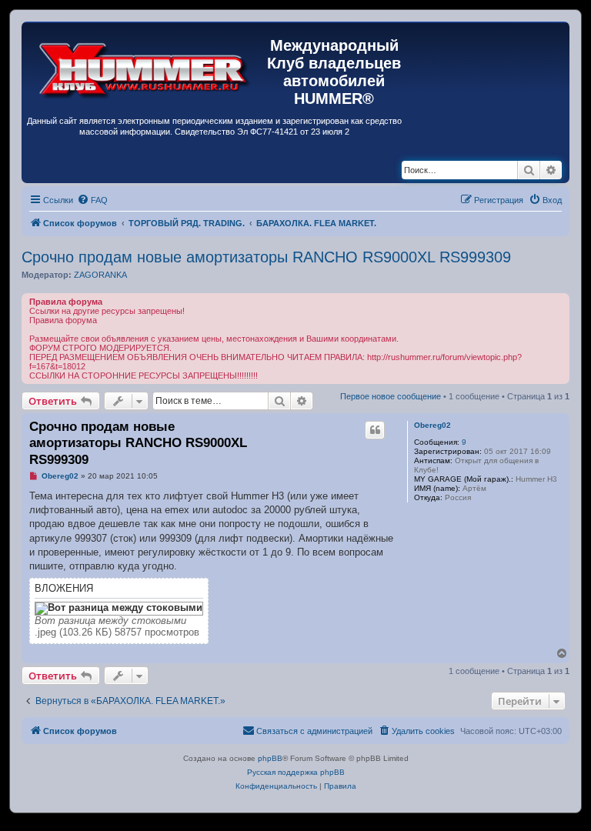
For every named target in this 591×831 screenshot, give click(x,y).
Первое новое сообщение (390, 396)
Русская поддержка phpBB (296, 772)
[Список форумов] (145, 66)
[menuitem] (92, 200)
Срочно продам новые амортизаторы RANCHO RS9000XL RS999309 (266, 257)
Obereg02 (432, 425)
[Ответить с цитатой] (375, 430)
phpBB (270, 758)
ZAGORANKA (100, 274)
